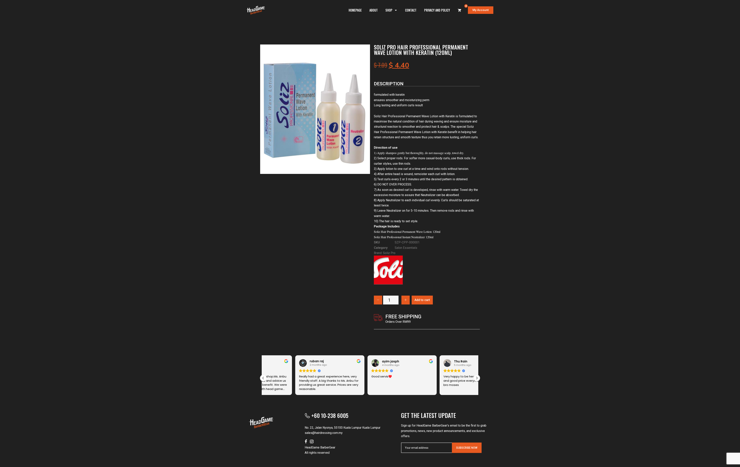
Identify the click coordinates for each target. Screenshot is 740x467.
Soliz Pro (389, 253)
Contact (410, 10)
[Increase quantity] (405, 300)
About (373, 10)
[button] (477, 378)
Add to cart (422, 300)
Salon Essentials (406, 248)
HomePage (355, 10)
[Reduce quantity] (378, 300)
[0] (459, 10)
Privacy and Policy (437, 10)
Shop (388, 10)
